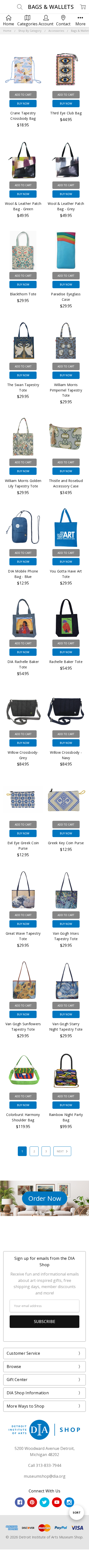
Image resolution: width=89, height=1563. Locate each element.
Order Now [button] (44, 1198)
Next (60, 1151)
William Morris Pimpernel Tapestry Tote (66, 390)
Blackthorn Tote (23, 294)
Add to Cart (23, 94)
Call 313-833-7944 (44, 1465)
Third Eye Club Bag (66, 113)
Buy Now (23, 103)
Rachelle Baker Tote (66, 661)
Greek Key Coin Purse (66, 843)
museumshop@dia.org (45, 1476)
